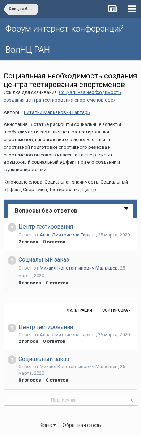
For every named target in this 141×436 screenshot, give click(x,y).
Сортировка (115, 310)
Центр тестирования (45, 226)
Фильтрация (80, 310)
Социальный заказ (43, 259)
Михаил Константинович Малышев (79, 268)
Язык (46, 425)
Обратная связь (82, 425)
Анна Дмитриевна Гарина (68, 235)
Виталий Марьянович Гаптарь (57, 112)
